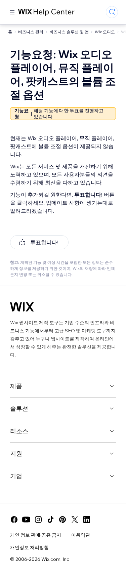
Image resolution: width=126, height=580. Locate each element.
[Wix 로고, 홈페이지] (22, 307)
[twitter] (75, 519)
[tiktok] (50, 519)
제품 (16, 386)
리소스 (19, 431)
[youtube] (26, 519)
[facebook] (14, 519)
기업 (16, 476)
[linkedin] (87, 519)
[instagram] (38, 519)
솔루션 (19, 408)
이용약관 (80, 535)
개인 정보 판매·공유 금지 (35, 535)
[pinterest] (62, 519)
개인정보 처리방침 (29, 547)
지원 (16, 453)
